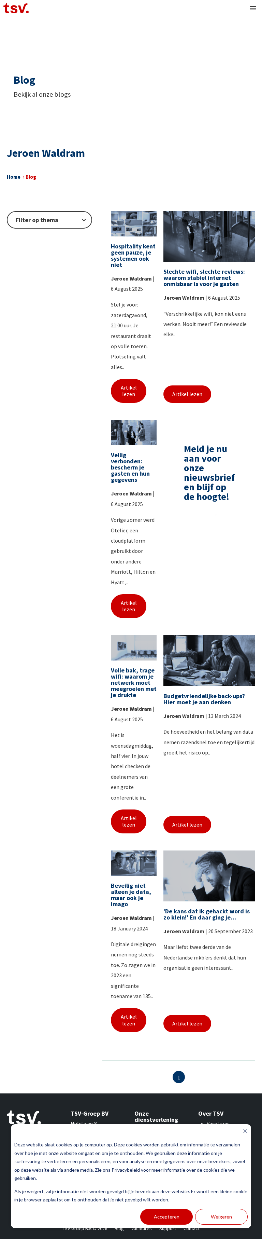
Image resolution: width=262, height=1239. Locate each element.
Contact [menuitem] (192, 1228)
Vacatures (218, 1123)
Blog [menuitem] (119, 1228)
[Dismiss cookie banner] (245, 1132)
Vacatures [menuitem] (141, 1228)
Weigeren (221, 1217)
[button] (253, 8)
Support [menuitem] (167, 1228)
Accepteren (166, 1217)
